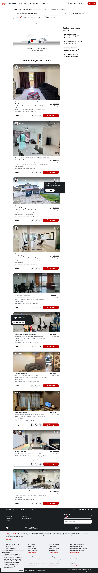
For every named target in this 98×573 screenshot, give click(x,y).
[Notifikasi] (85, 3)
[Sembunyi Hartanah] (54, 67)
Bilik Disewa (52, 550)
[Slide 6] (39, 97)
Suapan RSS (73, 563)
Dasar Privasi (32, 570)
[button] (15, 22)
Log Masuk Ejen (74, 559)
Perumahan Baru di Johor (76, 546)
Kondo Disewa (52, 546)
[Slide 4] (36, 97)
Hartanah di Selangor (54, 561)
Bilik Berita (24, 516)
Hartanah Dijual (32, 544)
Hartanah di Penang (54, 563)
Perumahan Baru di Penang (77, 550)
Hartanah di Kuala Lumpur (55, 559)
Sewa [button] (25, 3)
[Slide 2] (34, 97)
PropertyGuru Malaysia (12, 544)
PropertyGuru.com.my (11, 533)
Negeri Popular (53, 557)
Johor (39, 9)
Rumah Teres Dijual (32, 550)
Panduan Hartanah (11, 548)
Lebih (48, 3)
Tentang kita (9, 516)
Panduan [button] (42, 3)
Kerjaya (8, 520)
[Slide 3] (35, 97)
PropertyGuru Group (12, 514)
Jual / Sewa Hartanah (75, 561)
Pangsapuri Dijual (32, 548)
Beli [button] (20, 3)
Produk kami (9, 518)
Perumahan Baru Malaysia (77, 544)
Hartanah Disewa (54, 544)
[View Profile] (18, 67)
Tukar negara (67, 514)
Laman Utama (17, 9)
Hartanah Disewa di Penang (34, 561)
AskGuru (8, 546)
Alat (71, 557)
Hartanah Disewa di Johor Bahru (36, 563)
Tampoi (45, 9)
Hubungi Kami (26, 514)
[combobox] (41, 13)
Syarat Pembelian (41, 570)
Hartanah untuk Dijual (29, 9)
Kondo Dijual (31, 546)
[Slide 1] (33, 487)
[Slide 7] (40, 97)
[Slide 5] (38, 487)
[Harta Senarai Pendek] (58, 67)
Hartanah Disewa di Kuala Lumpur (36, 559)
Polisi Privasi (18, 559)
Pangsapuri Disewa (54, 548)
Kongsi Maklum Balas (27, 518)
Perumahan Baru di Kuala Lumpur (78, 548)
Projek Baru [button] (33, 3)
